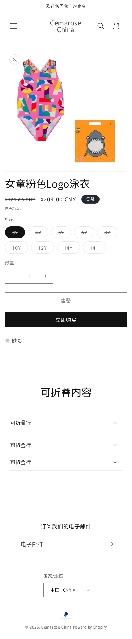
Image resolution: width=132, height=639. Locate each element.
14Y (71, 249)
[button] (13, 26)
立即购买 (66, 319)
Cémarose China (56, 627)
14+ (97, 249)
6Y (86, 233)
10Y (19, 249)
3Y (17, 233)
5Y (63, 233)
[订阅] (110, 544)
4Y (40, 233)
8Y (109, 233)
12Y (45, 249)
